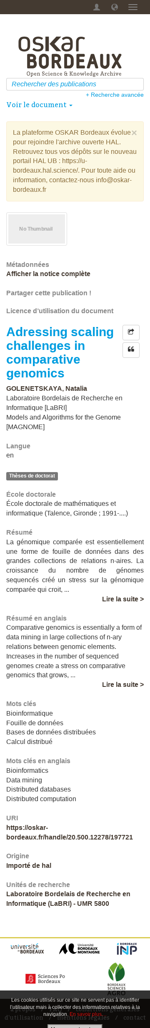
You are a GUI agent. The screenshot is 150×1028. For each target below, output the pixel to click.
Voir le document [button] (37, 104)
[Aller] (138, 84)
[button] (114, 7)
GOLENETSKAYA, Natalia (46, 388)
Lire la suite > (123, 599)
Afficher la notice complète (48, 273)
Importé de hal (28, 865)
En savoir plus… (88, 1014)
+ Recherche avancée (115, 94)
